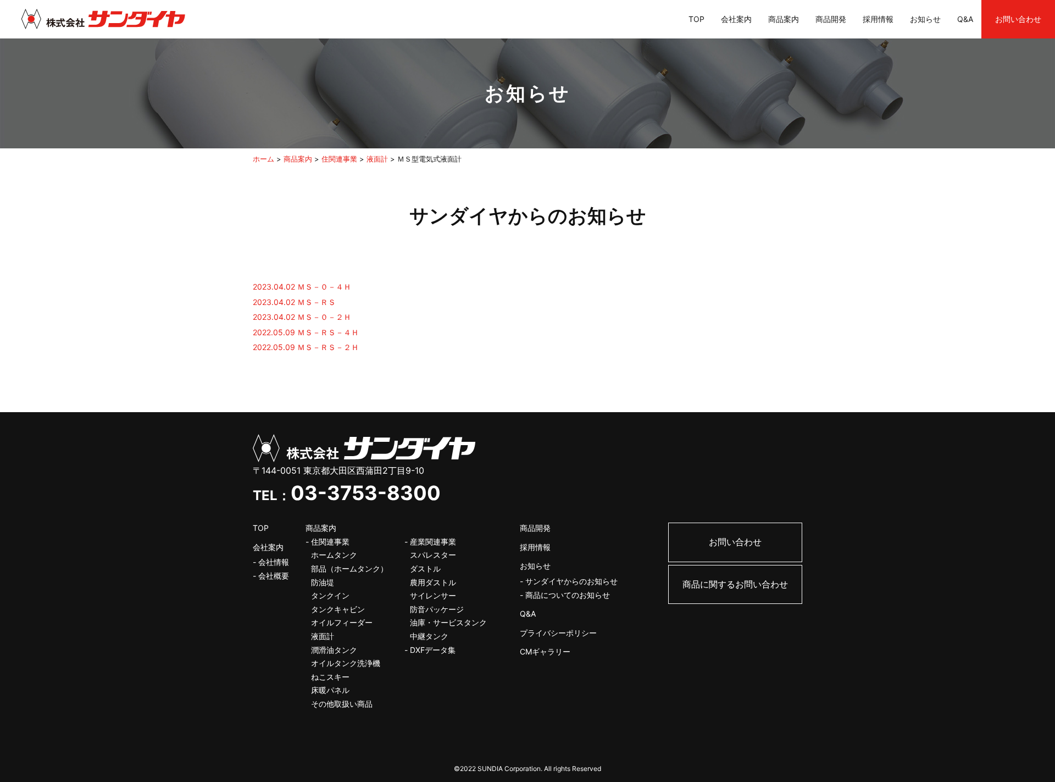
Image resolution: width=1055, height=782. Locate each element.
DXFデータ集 (433, 650)
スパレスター (433, 554)
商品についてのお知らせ (567, 595)
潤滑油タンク (334, 650)
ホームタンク (334, 554)
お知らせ (925, 19)
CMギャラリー (545, 651)
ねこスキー (330, 676)
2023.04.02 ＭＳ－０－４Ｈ (302, 286)
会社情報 (273, 562)
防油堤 (322, 582)
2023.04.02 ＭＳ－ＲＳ (294, 302)
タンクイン (330, 595)
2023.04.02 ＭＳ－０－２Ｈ (302, 316)
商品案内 (783, 19)
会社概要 (273, 575)
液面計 (322, 636)
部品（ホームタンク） (349, 568)
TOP (696, 19)
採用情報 (878, 19)
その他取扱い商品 (342, 703)
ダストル (425, 568)
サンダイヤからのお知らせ (571, 581)
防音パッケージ (437, 609)
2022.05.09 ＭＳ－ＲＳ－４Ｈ (306, 332)
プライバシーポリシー (558, 632)
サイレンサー (433, 595)
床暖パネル (330, 690)
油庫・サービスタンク (448, 622)
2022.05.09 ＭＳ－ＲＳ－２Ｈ (306, 347)
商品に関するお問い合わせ (735, 584)
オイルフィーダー (342, 622)
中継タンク (429, 636)
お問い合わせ (1018, 19)
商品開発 (830, 19)
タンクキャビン (338, 609)
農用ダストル (433, 582)
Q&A (965, 19)
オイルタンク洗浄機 (345, 663)
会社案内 (736, 19)
